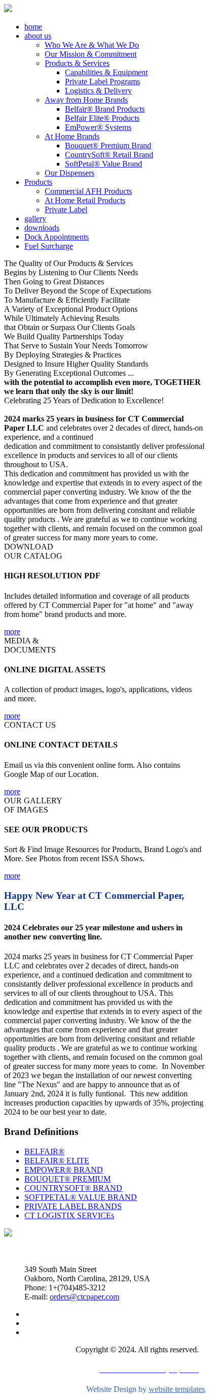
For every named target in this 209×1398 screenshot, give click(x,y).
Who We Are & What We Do (92, 45)
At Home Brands (72, 136)
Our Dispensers (69, 173)
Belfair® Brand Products (105, 109)
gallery (35, 218)
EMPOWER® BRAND (63, 1169)
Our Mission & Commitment (90, 54)
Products (38, 182)
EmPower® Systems (98, 127)
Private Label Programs (102, 81)
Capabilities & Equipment (106, 72)
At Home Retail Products (85, 200)
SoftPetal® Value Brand (103, 163)
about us (37, 35)
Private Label (66, 209)
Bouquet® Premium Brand (108, 145)
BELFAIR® (44, 1151)
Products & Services (77, 63)
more (12, 631)
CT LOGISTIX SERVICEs (69, 1215)
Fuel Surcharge (48, 246)
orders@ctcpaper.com (84, 1296)
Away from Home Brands (86, 99)
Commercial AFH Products (88, 191)
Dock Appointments (56, 237)
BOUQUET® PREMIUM (67, 1179)
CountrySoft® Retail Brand (109, 154)
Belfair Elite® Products (102, 118)
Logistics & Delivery (98, 90)
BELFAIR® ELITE (56, 1160)
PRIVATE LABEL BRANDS (73, 1206)
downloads (41, 227)
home (33, 26)
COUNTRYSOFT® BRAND (73, 1188)
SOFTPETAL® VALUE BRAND (80, 1197)
